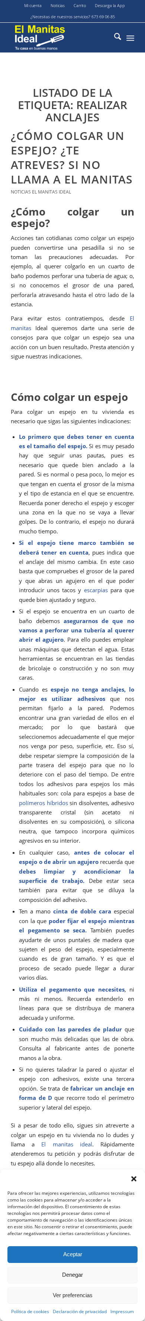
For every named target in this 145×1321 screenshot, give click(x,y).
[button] (134, 1179)
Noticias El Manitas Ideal (41, 192)
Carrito (80, 5)
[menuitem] (33, 5)
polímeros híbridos (43, 803)
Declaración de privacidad (80, 1311)
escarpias (96, 590)
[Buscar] (114, 37)
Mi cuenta (33, 5)
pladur (112, 1029)
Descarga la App (110, 5)
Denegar (72, 1274)
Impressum (122, 1311)
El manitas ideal (66, 1144)
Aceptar (72, 1254)
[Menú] (130, 38)
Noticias (58, 5)
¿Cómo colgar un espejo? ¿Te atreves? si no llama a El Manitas (72, 157)
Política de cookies (30, 1311)
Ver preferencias (73, 1295)
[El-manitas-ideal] (60, 37)
